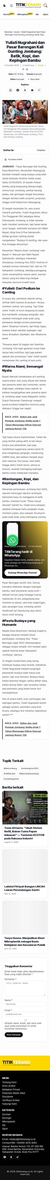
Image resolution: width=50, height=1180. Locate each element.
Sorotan (7, 14)
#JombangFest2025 (29, 768)
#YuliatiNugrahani (11, 779)
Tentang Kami (9, 1082)
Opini (45, 14)
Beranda (8, 32)
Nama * (8, 1000)
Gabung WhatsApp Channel (22, 572)
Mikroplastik (23, 14)
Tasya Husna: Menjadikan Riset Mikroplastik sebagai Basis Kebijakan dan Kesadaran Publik (24, 941)
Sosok (16, 32)
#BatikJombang (10, 768)
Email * (8, 1010)
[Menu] (11, 5)
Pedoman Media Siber (13, 1093)
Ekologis (6, 1117)
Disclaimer (7, 1096)
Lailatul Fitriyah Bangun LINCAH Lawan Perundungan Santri (24, 888)
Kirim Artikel (8, 1085)
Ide (37, 14)
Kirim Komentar (14, 1035)
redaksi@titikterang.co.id (22, 1139)
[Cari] (45, 5)
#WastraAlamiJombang (29, 773)
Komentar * (10, 979)
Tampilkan (41, 150)
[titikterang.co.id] (28, 5)
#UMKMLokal (9, 773)
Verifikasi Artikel (10, 1100)
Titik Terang (18, 74)
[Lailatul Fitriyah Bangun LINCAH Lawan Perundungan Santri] (25, 866)
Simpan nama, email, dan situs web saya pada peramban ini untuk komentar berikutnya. (23, 1026)
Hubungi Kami (9, 1103)
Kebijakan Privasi (11, 1089)
